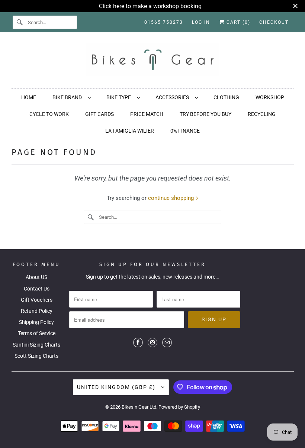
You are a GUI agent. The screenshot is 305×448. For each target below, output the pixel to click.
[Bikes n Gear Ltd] (153, 62)
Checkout (274, 22)
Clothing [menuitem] (226, 97)
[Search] (20, 22)
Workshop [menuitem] (270, 97)
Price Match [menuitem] (146, 114)
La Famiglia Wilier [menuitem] (129, 131)
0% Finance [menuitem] (185, 131)
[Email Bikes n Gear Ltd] (167, 342)
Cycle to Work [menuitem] (49, 114)
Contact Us (36, 289)
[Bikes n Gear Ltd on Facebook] (138, 342)
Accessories (173, 97)
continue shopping (171, 198)
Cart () (237, 22)
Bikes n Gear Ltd (139, 407)
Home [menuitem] (28, 97)
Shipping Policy (36, 322)
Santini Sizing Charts (36, 345)
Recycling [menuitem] (262, 114)
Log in (201, 22)
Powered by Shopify (179, 407)
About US (36, 277)
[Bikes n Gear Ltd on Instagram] (152, 342)
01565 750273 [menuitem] (163, 22)
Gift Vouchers (36, 300)
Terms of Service (36, 333)
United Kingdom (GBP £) (117, 387)
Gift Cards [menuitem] (99, 114)
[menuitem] (71, 97)
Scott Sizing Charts (36, 356)
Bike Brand (68, 97)
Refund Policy (36, 311)
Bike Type (119, 97)
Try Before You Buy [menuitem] (205, 114)
